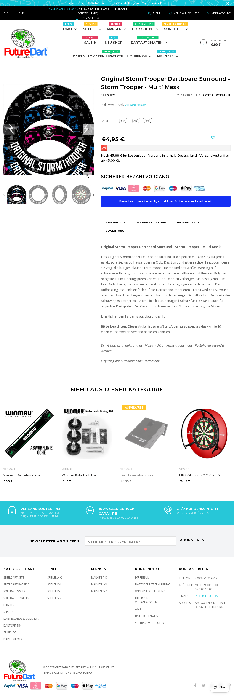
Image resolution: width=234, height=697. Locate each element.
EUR (21, 8)
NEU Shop (114, 36)
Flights (8, 600)
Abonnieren (192, 535)
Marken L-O (99, 580)
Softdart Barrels (16, 593)
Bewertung (114, 226)
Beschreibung (116, 218)
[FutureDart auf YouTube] (212, 681)
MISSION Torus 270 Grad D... (200, 470)
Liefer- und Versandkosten (146, 596)
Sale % (90, 36)
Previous (4, 190)
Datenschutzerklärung (152, 580)
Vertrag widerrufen (149, 618)
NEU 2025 (165, 50)
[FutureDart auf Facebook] (195, 681)
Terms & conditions (57, 668)
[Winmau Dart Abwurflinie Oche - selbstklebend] (29, 428)
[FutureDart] (25, 38)
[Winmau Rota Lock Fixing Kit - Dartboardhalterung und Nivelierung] (88, 428)
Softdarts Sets (14, 587)
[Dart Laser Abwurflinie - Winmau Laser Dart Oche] (146, 428)
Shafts (8, 607)
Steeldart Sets (13, 573)
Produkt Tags (188, 218)
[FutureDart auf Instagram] (220, 681)
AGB (138, 604)
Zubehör (9, 628)
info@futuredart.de (210, 591)
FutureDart (77, 663)
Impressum (142, 573)
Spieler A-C (54, 573)
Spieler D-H (54, 580)
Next (93, 190)
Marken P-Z (99, 587)
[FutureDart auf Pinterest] (229, 681)
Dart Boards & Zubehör (21, 614)
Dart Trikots (12, 635)
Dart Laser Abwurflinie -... (138, 470)
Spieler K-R (54, 587)
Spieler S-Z (54, 593)
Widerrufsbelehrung (150, 587)
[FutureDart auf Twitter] (203, 681)
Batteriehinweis (146, 611)
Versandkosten (136, 100)
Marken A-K (99, 573)
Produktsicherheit (152, 218)
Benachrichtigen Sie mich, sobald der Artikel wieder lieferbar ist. (165, 196)
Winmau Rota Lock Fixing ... (82, 470)
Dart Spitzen (12, 621)
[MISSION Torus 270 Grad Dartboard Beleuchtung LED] (205, 428)
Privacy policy (82, 668)
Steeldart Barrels (16, 580)
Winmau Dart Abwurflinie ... (23, 470)
